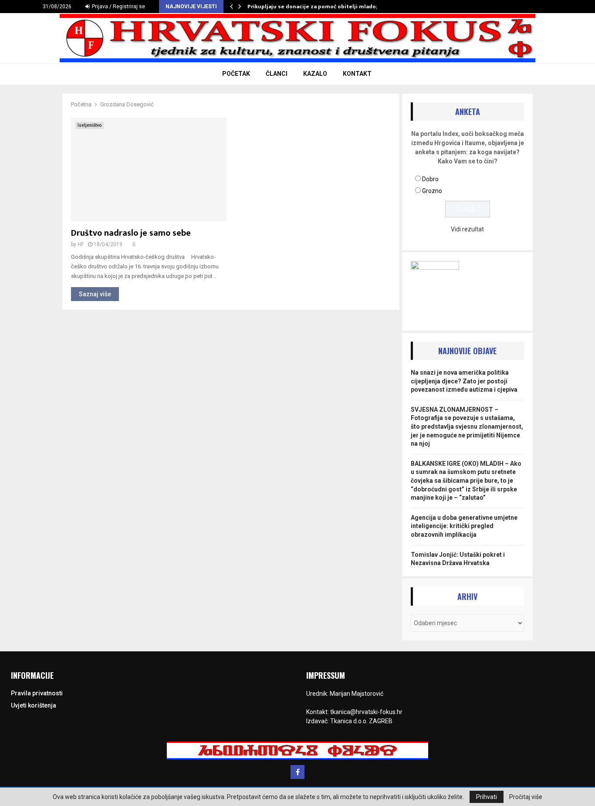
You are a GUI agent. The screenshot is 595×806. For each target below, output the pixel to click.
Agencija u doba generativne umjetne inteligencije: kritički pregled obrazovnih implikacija (464, 526)
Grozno (432, 190)
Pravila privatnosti (37, 693)
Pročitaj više (525, 797)
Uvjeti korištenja (33, 705)
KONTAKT (357, 73)
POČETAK (236, 73)
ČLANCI (276, 73)
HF (81, 244)
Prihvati (486, 796)
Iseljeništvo (89, 125)
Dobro (430, 179)
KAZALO (315, 73)
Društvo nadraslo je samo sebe (131, 233)
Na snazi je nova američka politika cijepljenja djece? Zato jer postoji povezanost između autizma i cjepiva (464, 381)
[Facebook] (297, 772)
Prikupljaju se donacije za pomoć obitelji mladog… (315, 6)
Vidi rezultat (467, 229)
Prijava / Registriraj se (118, 6)
